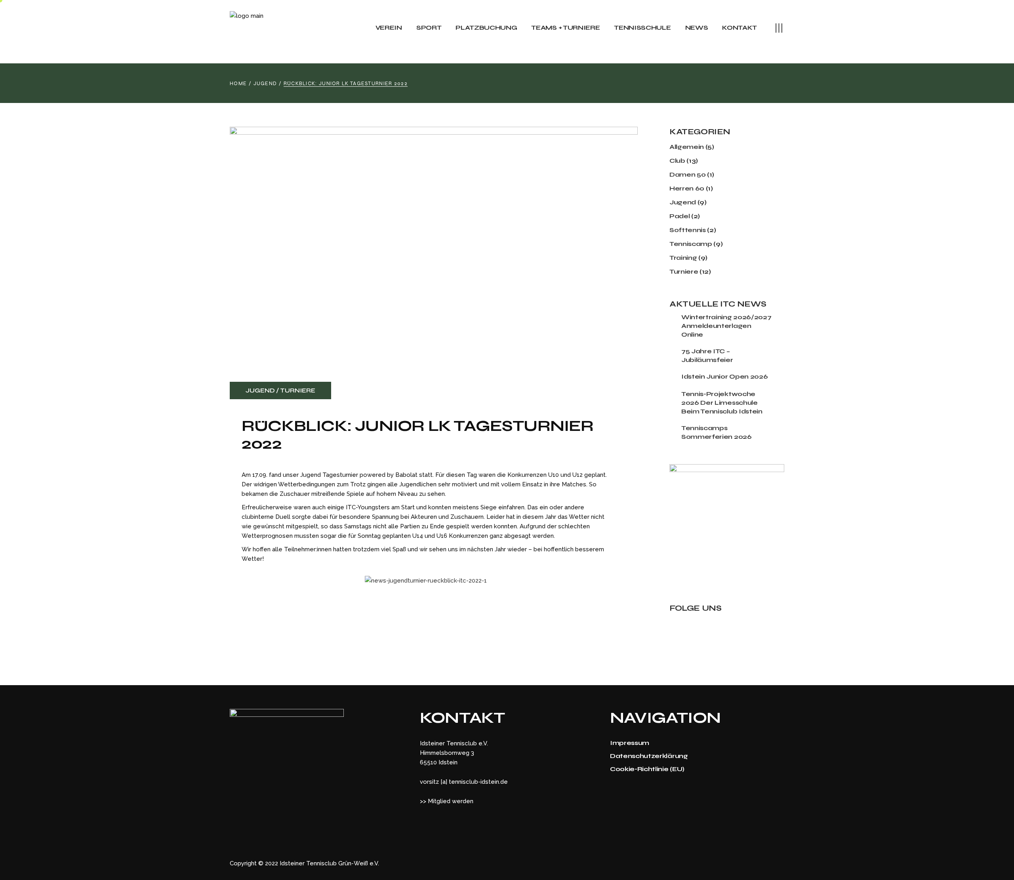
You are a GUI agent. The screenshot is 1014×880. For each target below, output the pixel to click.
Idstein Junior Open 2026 (724, 376)
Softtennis (687, 230)
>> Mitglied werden (446, 801)
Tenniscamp (690, 244)
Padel (679, 216)
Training (683, 257)
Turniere (297, 390)
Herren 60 (686, 188)
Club (677, 160)
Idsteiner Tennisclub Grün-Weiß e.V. (329, 863)
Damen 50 (687, 174)
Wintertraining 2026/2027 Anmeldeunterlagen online (726, 325)
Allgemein (686, 146)
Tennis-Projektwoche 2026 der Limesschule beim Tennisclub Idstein (721, 402)
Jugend (265, 83)
